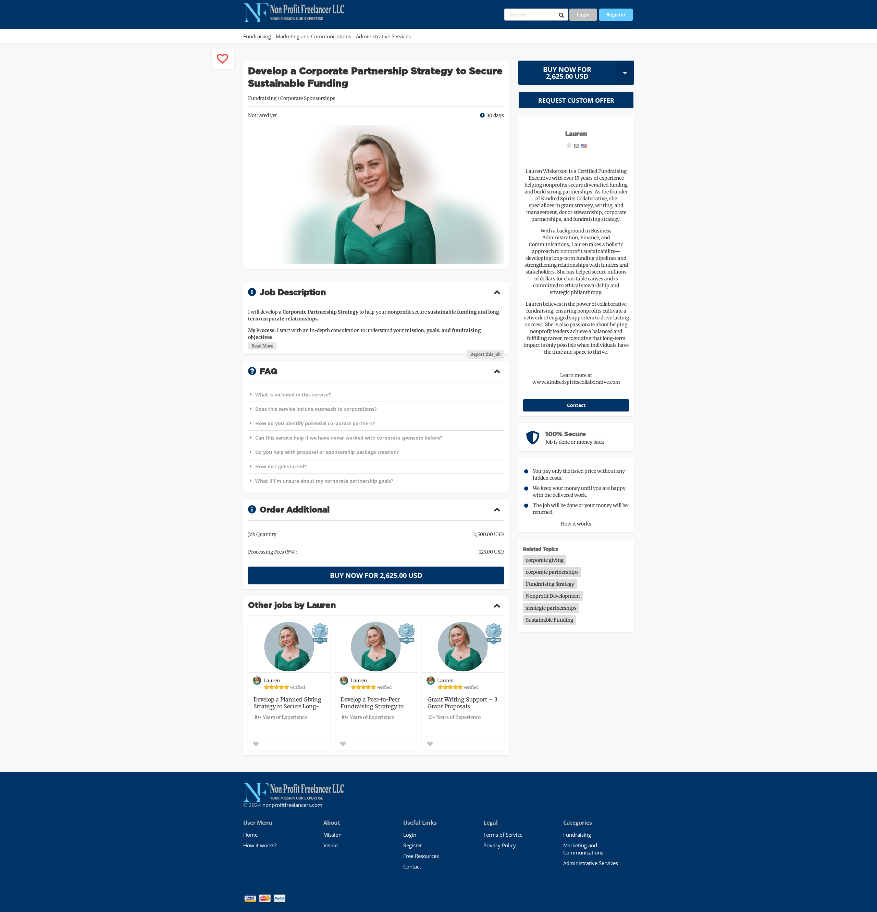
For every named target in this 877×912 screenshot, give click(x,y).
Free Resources (421, 855)
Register (616, 14)
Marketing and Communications (313, 36)
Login (583, 14)
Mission (332, 834)
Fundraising (257, 36)
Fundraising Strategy (550, 584)
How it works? (259, 845)
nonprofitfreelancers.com (292, 804)
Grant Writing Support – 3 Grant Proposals (462, 703)
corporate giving (545, 560)
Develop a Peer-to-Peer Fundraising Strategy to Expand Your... (372, 703)
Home (250, 834)
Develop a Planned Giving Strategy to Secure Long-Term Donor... (287, 703)
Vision (330, 845)
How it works (576, 524)
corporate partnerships (552, 572)
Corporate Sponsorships (307, 98)
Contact (576, 405)
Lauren (576, 134)
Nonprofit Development (553, 596)
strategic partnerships (551, 608)
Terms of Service (502, 834)
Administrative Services (383, 36)
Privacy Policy (499, 845)
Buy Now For (567, 73)
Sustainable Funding (549, 620)
